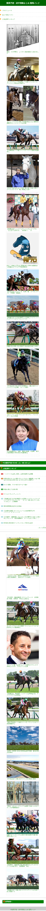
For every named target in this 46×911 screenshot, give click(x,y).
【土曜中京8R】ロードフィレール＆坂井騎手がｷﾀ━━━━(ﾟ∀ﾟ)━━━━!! (19, 511)
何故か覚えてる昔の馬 (11, 489)
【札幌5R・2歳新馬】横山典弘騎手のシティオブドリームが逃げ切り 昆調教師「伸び (22, 865)
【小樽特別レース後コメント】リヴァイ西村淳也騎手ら (23, 151)
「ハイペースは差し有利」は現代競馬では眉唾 (18, 474)
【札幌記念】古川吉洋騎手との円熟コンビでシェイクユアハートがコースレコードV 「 (23, 318)
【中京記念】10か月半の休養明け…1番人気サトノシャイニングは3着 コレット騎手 (22, 386)
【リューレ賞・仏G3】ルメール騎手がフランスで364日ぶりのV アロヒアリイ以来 (22, 665)
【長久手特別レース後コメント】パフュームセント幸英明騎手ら (23, 723)
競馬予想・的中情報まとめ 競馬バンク (23, 3)
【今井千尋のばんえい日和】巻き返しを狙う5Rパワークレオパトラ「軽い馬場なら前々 (22, 188)
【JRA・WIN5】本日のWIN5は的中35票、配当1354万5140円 (23, 751)
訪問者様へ (8, 901)
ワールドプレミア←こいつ (12, 494)
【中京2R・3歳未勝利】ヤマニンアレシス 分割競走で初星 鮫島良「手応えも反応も (22, 597)
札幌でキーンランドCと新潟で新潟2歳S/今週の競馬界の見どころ (22, 835)
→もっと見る (42, 527)
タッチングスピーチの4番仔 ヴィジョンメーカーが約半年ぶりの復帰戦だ (23, 626)
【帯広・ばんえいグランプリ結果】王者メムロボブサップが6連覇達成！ (23, 806)
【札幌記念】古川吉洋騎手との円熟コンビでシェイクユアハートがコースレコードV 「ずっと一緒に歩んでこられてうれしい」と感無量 (22, 500)
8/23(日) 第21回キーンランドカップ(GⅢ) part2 (18, 523)
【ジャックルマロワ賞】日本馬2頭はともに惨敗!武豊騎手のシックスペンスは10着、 (23, 122)
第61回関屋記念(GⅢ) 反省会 (13, 506)
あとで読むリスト (7, 15)
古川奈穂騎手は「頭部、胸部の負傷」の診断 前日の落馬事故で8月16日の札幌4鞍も (23, 452)
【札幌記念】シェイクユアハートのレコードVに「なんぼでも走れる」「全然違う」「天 (22, 229)
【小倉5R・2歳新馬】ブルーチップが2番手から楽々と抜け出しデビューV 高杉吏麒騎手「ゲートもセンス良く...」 (22, 517)
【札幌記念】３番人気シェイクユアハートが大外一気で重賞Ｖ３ (23, 890)
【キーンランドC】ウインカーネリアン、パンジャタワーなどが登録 (22, 415)
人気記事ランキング (8, 19)
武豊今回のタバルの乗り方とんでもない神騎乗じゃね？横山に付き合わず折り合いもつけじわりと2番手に (22, 479)
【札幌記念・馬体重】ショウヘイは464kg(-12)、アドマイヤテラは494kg (22, 694)
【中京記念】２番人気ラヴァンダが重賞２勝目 (21, 779)
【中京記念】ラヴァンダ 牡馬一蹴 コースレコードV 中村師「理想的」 (23, 292)
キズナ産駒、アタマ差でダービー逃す (15, 484)
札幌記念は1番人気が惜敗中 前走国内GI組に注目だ (23, 346)
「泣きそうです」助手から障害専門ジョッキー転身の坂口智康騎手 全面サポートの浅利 (23, 576)
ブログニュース (7, 10)
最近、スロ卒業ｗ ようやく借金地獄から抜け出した (23, 52)
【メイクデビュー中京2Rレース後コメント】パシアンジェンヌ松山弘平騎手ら (22, 82)
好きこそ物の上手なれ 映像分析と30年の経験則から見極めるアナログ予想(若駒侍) (22, 266)
